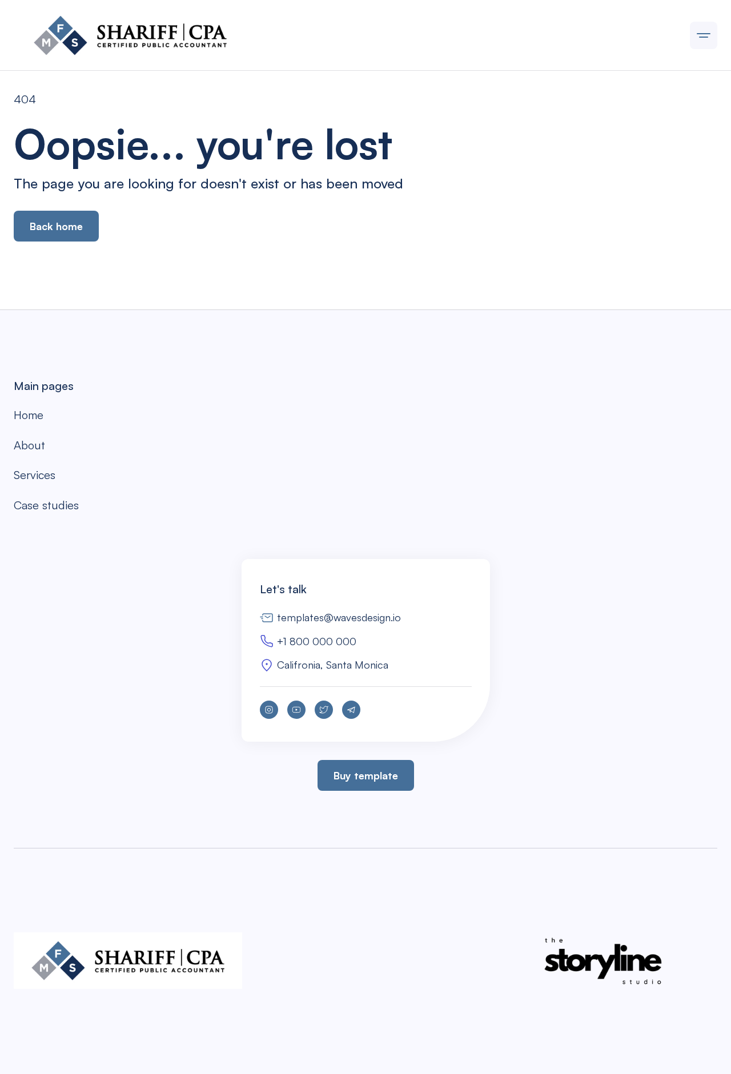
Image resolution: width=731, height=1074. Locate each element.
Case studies (46, 505)
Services (34, 475)
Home (28, 415)
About (29, 445)
